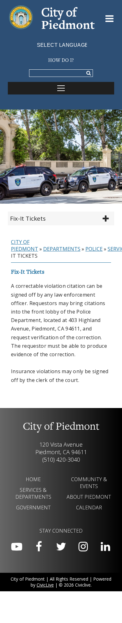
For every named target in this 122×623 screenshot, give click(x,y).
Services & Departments (33, 493)
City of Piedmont (24, 245)
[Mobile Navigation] (61, 88)
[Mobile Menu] (109, 20)
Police (94, 248)
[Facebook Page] (39, 547)
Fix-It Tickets (28, 218)
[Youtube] (16, 547)
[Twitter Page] (61, 547)
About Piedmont (89, 496)
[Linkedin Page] (105, 547)
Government (33, 507)
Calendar (89, 507)
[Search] (89, 73)
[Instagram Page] (83, 547)
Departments (61, 248)
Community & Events (89, 483)
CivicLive (45, 585)
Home (33, 479)
